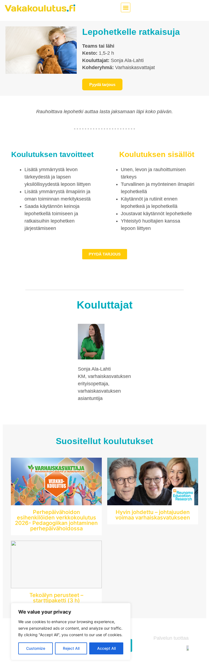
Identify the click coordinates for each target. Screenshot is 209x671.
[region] (71, 631)
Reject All (71, 648)
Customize (35, 648)
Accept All (106, 648)
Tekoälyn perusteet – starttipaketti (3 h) (56, 598)
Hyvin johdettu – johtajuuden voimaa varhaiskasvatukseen (152, 515)
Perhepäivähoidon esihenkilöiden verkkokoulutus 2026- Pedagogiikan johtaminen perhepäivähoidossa (56, 520)
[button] (125, 7)
